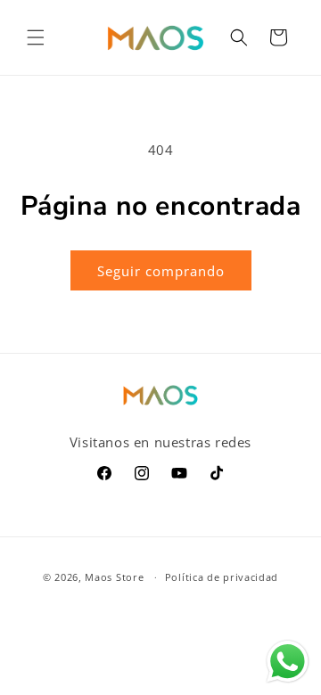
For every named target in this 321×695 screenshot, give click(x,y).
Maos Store (114, 577)
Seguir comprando (161, 271)
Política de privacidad (221, 577)
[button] (35, 37)
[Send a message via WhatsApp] (287, 661)
